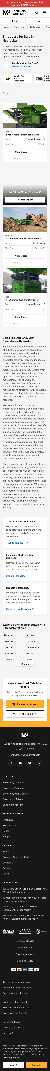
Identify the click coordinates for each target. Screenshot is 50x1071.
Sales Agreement (25, 954)
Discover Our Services (18, 609)
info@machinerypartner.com (25, 754)
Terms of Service (25, 941)
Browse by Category (13, 788)
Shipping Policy (25, 960)
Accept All (37, 1065)
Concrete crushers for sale (17, 987)
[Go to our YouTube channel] (29, 763)
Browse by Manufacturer (16, 793)
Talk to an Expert (16, 543)
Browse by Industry (13, 782)
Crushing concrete (12, 1027)
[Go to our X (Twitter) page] (39, 763)
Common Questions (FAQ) (16, 857)
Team (6, 851)
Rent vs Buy (9, 1033)
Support (7, 836)
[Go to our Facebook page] (11, 763)
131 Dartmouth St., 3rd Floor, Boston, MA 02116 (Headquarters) (25, 890)
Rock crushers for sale (15, 1013)
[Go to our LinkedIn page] (20, 763)
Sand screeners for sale (15, 993)
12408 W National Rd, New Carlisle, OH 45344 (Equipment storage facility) (24, 917)
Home (6, 27)
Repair (6, 831)
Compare (13, 158)
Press (6, 873)
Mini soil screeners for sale (17, 1007)
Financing (8, 819)
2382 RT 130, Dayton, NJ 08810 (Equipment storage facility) (20, 908)
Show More (27, 664)
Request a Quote (20, 66)
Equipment (19, 27)
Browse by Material (13, 799)
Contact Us (9, 862)
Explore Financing (16, 575)
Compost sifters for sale (15, 1002)
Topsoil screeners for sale (16, 982)
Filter (15, 21)
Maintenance (9, 825)
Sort (40, 21)
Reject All (13, 1065)
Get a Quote (21, 152)
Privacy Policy (25, 947)
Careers (7, 868)
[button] (25, 132)
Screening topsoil (12, 1022)
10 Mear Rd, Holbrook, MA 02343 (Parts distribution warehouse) (24, 899)
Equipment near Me (13, 804)
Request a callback (27, 704)
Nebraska (35, 27)
